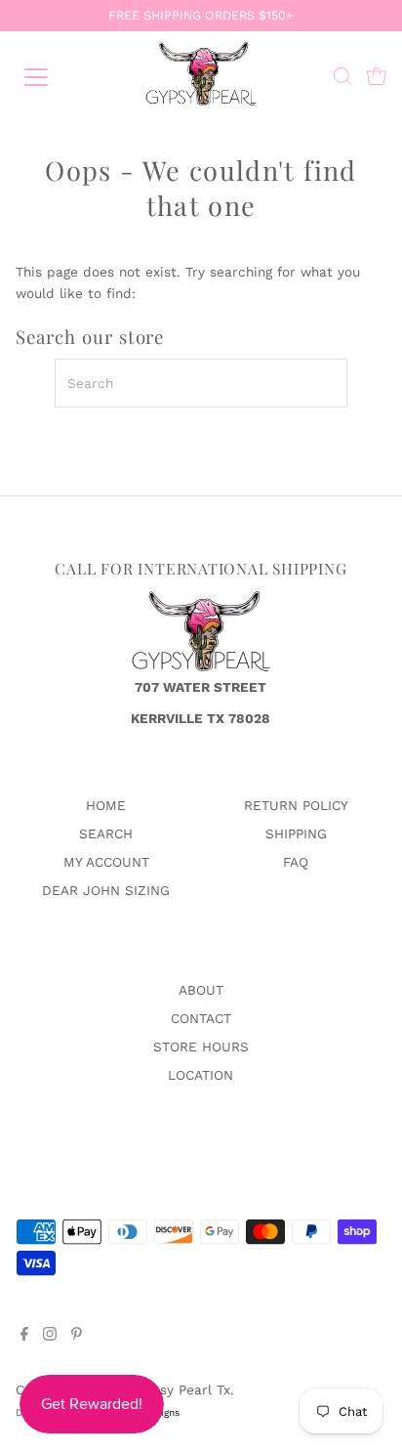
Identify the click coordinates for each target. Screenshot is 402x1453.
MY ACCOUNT (106, 862)
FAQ (295, 862)
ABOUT (201, 990)
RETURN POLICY (296, 805)
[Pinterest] (76, 1335)
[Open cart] (376, 77)
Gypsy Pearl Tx (182, 1389)
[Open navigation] (56, 77)
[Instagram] (49, 1335)
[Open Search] (342, 77)
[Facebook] (24, 1335)
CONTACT (201, 1018)
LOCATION (200, 1075)
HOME (106, 805)
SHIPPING (296, 833)
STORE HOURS (201, 1046)
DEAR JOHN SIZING (106, 890)
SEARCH (106, 833)
